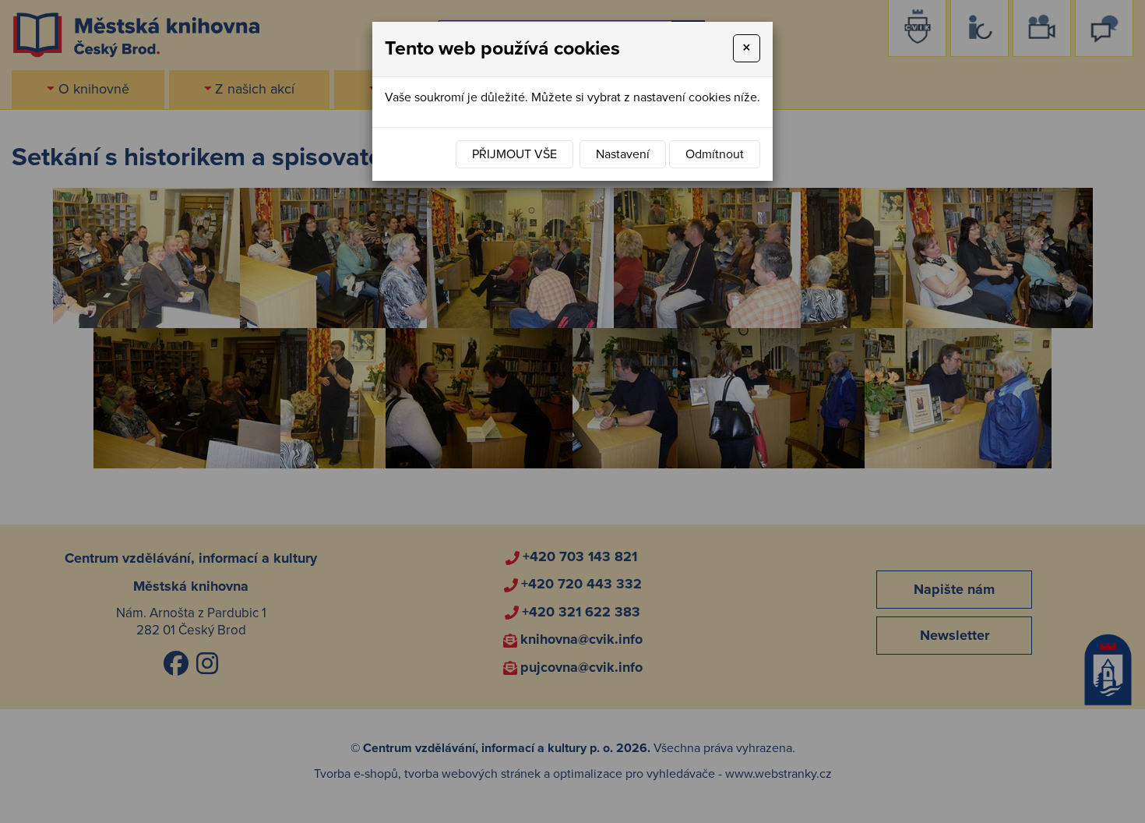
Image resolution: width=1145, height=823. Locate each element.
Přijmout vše (514, 154)
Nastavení (623, 154)
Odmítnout (714, 154)
